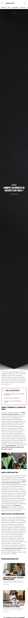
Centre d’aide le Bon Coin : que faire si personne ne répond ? (13, 578)
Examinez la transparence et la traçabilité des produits (14, 394)
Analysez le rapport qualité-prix (11, 398)
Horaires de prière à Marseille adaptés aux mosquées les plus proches (13, 606)
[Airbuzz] (10, 3)
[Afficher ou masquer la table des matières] (22, 390)
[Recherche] (22, 3)
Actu (5, 564)
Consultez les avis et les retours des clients (12, 401)
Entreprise (14, 185)
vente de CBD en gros (10, 445)
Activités (6, 591)
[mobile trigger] (2, 3)
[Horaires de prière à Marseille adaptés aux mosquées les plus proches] (14, 596)
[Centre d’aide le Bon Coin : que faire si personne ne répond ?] (14, 569)
